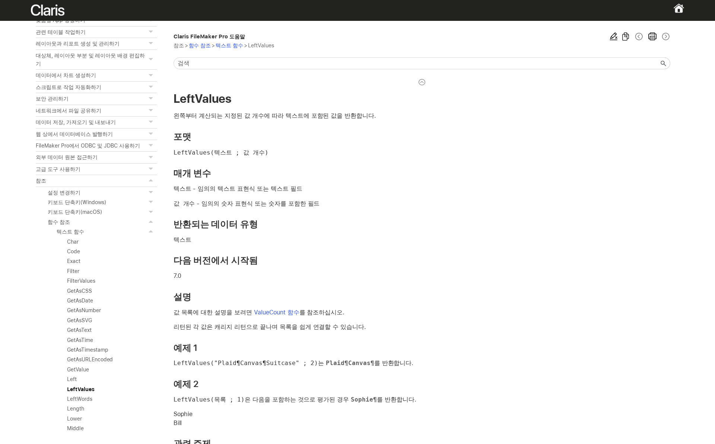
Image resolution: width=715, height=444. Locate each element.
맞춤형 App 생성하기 (60, 20)
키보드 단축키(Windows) (77, 202)
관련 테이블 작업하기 (61, 32)
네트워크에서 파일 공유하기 (68, 111)
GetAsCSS (79, 291)
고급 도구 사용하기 (58, 169)
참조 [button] (41, 181)
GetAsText (79, 330)
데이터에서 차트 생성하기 (66, 75)
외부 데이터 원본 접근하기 (66, 157)
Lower (74, 419)
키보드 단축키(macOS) (75, 212)
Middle (75, 428)
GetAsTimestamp (87, 350)
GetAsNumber (84, 310)
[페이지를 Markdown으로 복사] (625, 36)
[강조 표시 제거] (613, 36)
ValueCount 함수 (276, 312)
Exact (73, 261)
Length (75, 409)
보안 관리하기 (52, 99)
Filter (73, 271)
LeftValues (81, 389)
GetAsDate (80, 301)
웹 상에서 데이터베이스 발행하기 (74, 134)
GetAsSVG (79, 320)
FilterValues (81, 281)
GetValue (78, 369)
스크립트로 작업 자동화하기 (68, 87)
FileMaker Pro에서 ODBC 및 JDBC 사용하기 (88, 146)
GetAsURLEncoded (90, 359)
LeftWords (79, 399)
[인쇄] (652, 36)
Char (73, 242)
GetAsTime (80, 340)
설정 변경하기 (64, 193)
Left (72, 379)
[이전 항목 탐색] (639, 36)
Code (73, 251)
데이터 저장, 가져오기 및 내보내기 (76, 122)
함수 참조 (59, 222)
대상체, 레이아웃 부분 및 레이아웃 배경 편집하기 (90, 60)
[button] (152, 32)
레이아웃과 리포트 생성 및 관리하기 (78, 44)
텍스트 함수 (70, 232)
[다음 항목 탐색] (665, 36)
